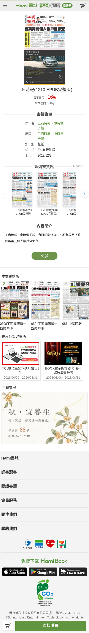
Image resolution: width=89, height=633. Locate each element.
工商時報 (44, 123)
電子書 (44, 5)
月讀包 (55, 5)
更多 (45, 256)
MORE (77, 166)
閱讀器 (67, 5)
